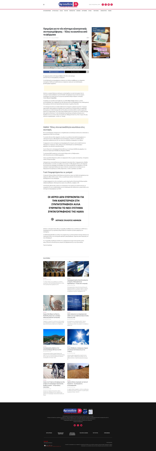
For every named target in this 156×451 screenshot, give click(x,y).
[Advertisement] (78, 19)
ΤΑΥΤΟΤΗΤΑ (95, 432)
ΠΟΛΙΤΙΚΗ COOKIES (84, 432)
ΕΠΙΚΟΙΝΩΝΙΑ (107, 432)
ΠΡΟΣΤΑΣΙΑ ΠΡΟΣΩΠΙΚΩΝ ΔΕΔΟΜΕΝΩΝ (72, 433)
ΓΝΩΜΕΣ (109, 10)
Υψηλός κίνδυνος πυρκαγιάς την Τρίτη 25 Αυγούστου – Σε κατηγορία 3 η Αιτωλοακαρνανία (77, 383)
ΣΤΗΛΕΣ (89, 10)
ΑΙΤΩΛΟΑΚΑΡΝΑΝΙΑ (47, 10)
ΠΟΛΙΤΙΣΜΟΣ (96, 10)
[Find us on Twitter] (106, 4)
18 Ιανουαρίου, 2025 (47, 37)
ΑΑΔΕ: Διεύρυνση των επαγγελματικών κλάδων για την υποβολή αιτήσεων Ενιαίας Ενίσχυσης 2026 (78, 315)
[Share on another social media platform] (87, 72)
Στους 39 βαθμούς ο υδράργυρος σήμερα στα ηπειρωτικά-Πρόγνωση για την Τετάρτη (77, 349)
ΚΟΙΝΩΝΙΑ (78, 10)
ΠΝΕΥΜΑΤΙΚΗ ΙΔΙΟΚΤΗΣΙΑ (61, 433)
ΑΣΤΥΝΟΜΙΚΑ (84, 10)
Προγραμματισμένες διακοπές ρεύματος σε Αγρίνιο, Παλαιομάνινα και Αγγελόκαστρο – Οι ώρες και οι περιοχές (77, 281)
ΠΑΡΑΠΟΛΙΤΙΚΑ (72, 10)
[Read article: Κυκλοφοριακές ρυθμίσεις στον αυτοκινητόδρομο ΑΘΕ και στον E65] (54, 337)
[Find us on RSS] (111, 4)
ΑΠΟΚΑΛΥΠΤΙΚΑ (104, 10)
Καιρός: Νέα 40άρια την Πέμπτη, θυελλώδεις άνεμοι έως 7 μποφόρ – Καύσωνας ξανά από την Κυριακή (52, 315)
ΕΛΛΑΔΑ (61, 10)
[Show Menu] (43, 4)
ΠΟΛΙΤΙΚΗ (66, 10)
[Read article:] (54, 269)
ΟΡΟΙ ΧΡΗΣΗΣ (49, 432)
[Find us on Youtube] (108, 4)
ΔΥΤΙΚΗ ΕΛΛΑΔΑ (55, 10)
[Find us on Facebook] (103, 4)
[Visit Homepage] (67, 4)
